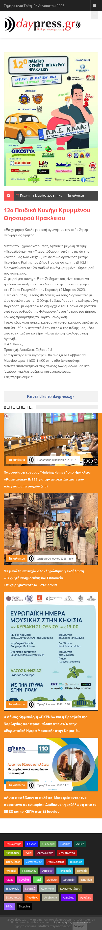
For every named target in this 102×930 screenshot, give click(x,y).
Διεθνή (80, 844)
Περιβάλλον (29, 871)
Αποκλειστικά (56, 862)
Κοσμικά (30, 889)
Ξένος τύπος (13, 898)
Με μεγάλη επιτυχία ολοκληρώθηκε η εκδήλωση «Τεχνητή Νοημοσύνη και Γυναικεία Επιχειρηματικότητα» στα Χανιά (44, 577)
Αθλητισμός (12, 853)
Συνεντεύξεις (34, 862)
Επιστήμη (86, 880)
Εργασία (82, 871)
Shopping (24, 906)
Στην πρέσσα (67, 853)
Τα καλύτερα (76, 195)
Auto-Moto (47, 889)
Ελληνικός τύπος (70, 889)
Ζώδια (9, 906)
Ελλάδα (31, 844)
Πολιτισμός (64, 871)
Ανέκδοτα (68, 898)
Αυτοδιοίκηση (45, 853)
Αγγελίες (85, 898)
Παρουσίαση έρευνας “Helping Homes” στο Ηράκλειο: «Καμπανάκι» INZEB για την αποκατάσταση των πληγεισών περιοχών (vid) (47, 479)
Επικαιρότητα (13, 844)
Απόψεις (47, 871)
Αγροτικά (11, 871)
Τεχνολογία (12, 889)
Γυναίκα (24, 880)
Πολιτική (65, 844)
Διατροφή (52, 880)
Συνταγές (69, 880)
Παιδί (38, 880)
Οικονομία (48, 844)
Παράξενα (32, 898)
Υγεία (28, 853)
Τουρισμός (76, 862)
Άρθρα (9, 880)
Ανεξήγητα (50, 898)
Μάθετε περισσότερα (54, 926)
